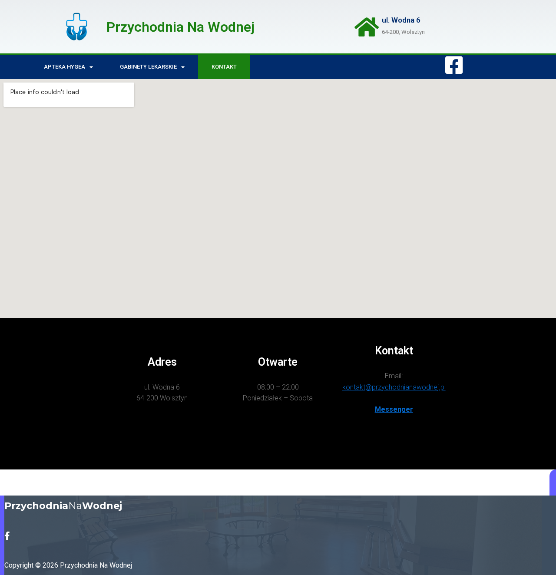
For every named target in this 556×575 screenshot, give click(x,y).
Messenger (394, 409)
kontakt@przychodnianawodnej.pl (394, 387)
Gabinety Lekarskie (148, 66)
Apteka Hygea (64, 66)
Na (63, 506)
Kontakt (224, 66)
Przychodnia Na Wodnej (180, 27)
